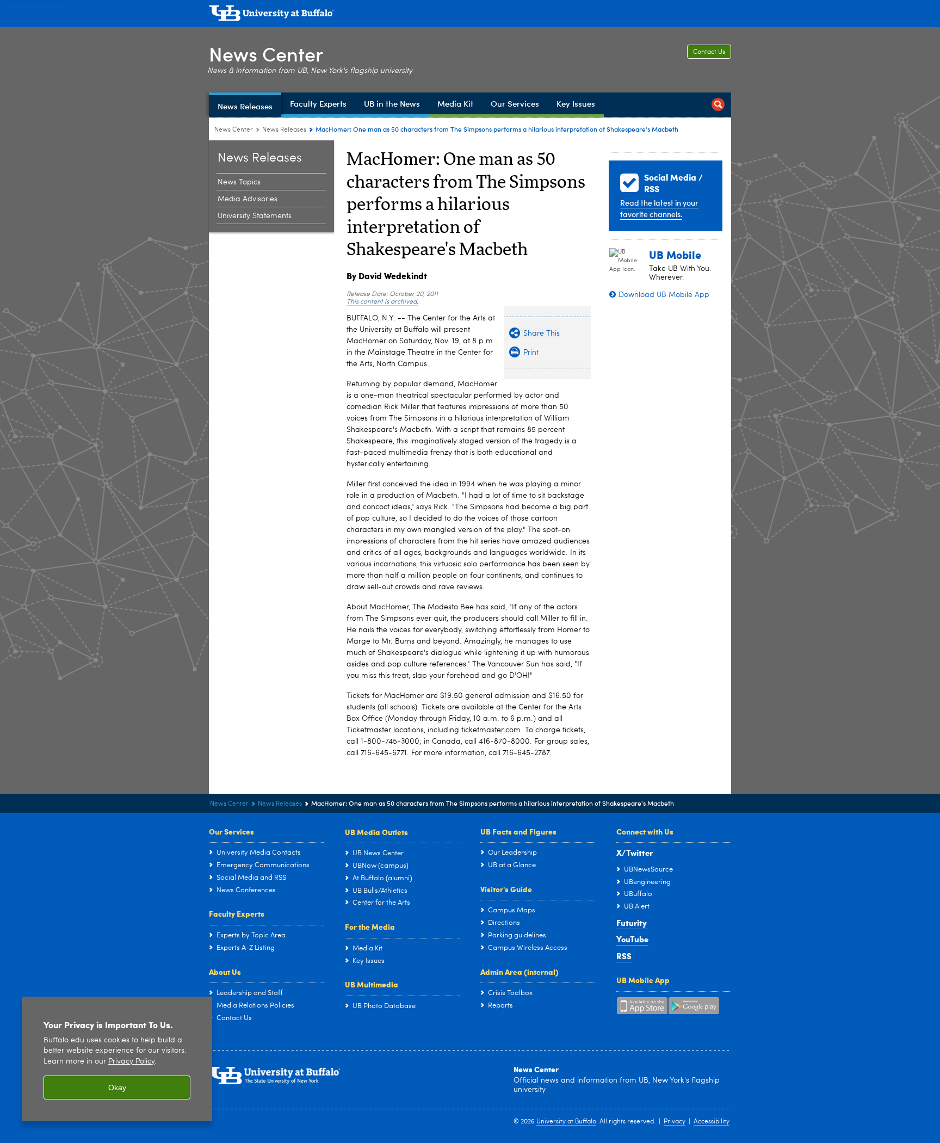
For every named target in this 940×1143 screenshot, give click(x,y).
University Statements (255, 216)
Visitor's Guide (506, 888)
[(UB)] (470, 15)
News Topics (239, 182)
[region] (117, 1059)
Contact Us (709, 52)
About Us (225, 971)
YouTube (632, 939)
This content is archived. (382, 302)
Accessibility (711, 1122)
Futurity (631, 923)
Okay (117, 1087)
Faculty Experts (236, 913)
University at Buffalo (566, 1122)
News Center (266, 53)
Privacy (674, 1122)
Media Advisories (247, 199)
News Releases (284, 130)
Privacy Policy (131, 1062)
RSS (624, 956)
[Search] (718, 104)
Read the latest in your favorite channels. (659, 208)
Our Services (231, 831)
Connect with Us (644, 831)
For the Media (370, 926)
